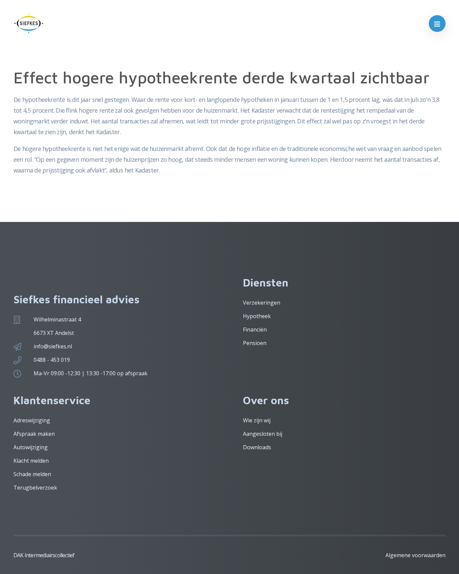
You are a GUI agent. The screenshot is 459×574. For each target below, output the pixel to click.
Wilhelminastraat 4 (57, 319)
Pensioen (254, 343)
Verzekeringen (261, 302)
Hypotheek (257, 316)
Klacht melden (31, 460)
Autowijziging (30, 447)
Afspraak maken (34, 433)
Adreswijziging (31, 420)
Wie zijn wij (256, 420)
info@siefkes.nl (53, 346)
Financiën (255, 329)
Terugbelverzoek (35, 487)
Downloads (257, 447)
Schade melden (32, 474)
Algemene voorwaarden (415, 555)
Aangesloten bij (262, 433)
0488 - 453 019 (52, 359)
